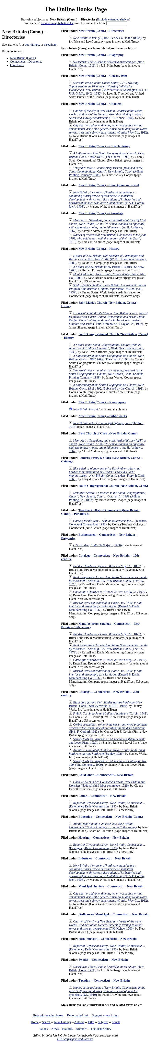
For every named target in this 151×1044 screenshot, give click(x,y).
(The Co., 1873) (108, 580)
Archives (81, 1028)
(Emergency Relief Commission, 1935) (107, 804)
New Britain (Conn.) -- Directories (101, 30)
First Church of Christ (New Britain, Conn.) (107, 433)
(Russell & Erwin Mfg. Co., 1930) (109, 591)
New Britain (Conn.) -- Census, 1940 (102, 75)
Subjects (103, 1022)
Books (44, 1028)
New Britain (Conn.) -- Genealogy (100, 213)
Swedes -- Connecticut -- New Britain (103, 959)
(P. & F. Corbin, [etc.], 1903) (107, 199)
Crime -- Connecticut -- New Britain (102, 795)
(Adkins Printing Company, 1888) (106, 171)
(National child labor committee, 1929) (107, 783)
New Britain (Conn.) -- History (98, 248)
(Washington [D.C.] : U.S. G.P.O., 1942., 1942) (108, 88)
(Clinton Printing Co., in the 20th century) (103, 825)
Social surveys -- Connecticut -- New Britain (107, 938)
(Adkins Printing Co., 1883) (107, 496)
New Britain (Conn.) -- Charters (99, 103)
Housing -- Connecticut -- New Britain (103, 837)
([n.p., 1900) (97, 545)
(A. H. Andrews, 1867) (107, 226)
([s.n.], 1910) (107, 238)
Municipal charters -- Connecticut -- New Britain (110, 886)
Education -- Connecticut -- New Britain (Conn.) (110, 816)
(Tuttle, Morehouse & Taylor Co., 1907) (108, 319)
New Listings (62, 1022)
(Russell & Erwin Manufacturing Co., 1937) (105, 606)
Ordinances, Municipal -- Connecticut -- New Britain (113, 914)
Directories (17, 65)
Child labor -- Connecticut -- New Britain (105, 775)
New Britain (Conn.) (23, 58)
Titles (91, 1022)
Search (46, 1022)
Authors (79, 1022)
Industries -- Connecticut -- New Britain (104, 858)
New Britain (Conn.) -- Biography (100, 55)
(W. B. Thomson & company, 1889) (108, 259)
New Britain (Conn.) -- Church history (104, 146)
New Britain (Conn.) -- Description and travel (108, 185)
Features (67, 1028)
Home (35, 1022)
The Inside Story (101, 1028)
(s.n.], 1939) (107, 289)
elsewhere (50, 44)
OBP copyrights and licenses (75, 1039)
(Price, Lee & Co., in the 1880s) (107, 38)
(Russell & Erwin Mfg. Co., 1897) (107, 566)
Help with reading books (48, 1015)
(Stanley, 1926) (107, 751)
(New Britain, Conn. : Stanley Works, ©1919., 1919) (106, 704)
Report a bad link (77, 1015)
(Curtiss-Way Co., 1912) (108, 129)
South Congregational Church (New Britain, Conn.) (113, 485)
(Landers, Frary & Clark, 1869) (107, 474)
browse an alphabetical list (57, 23)
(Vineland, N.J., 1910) (107, 991)
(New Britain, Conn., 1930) (106, 348)
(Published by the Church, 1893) (106, 386)
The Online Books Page (75, 8)
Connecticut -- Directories (26, 61)
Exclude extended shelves (113, 19)
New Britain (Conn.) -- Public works (102, 416)
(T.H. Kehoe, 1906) (105, 114)
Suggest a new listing (105, 1015)
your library (32, 44)
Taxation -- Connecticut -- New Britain (104, 980)
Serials (116, 1022)
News (55, 1028)
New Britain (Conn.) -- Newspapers (102, 402)
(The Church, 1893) (106, 155)
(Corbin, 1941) (110, 713)
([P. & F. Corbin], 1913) (108, 728)
